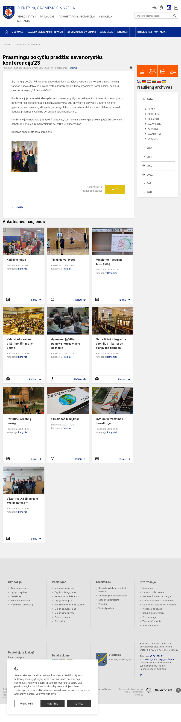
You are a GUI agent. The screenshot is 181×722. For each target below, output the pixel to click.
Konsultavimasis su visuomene (158, 600)
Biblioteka (60, 621)
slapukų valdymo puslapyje (42, 694)
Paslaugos (47, 16)
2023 (150, 165)
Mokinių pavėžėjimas (65, 609)
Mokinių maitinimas (64, 613)
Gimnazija (105, 16)
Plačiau (33, 299)
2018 (150, 192)
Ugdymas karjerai (63, 600)
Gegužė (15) (154, 119)
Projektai (102, 604)
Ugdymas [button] (17, 32)
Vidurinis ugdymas (64, 588)
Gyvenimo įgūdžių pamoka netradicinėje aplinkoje (65, 344)
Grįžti (19, 207)
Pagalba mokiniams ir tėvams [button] (45, 32)
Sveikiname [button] (106, 32)
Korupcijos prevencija (153, 613)
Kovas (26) (153, 129)
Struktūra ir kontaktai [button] (151, 32)
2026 (150, 99)
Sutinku (78, 703)
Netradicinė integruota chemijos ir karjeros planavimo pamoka (111, 344)
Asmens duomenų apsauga (156, 596)
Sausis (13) (153, 139)
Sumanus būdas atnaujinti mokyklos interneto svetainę (131, 692)
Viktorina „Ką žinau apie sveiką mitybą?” (22, 501)
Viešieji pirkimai (106, 608)
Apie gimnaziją (18, 588)
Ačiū (115, 189)
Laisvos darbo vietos (153, 592)
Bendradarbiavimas (20, 600)
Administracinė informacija (77, 16)
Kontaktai (23, 20)
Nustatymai (26, 703)
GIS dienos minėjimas (65, 419)
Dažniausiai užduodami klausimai (159, 604)
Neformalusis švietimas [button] (81, 32)
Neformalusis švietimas (67, 596)
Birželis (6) (154, 114)
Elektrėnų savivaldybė (120, 659)
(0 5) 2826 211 (157, 656)
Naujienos (21, 44)
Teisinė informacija (152, 621)
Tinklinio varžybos (63, 259)
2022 (150, 174)
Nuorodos (147, 588)
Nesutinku (52, 703)
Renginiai (35, 44)
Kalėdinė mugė (16, 259)
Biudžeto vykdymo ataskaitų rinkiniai (112, 590)
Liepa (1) (152, 109)
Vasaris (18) (154, 134)
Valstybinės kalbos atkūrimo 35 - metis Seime (20, 344)
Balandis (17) (155, 124)
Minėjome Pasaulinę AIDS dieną (109, 262)
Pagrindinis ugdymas (65, 592)
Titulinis (7, 44)
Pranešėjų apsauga (152, 609)
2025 (150, 148)
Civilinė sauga (149, 617)
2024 (150, 157)
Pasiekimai (16, 596)
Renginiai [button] (122, 32)
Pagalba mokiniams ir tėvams (69, 604)
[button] (154, 7)
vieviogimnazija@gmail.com (159, 659)
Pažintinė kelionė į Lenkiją (19, 421)
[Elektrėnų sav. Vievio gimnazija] (10, 11)
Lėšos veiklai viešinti (108, 600)
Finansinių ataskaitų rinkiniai (112, 595)
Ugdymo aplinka (19, 592)
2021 (150, 183)
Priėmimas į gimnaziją (22, 604)
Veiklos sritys (26, 16)
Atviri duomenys (150, 625)
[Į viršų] (178, 690)
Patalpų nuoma (62, 617)
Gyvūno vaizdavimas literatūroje (109, 421)
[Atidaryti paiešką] (174, 15)
